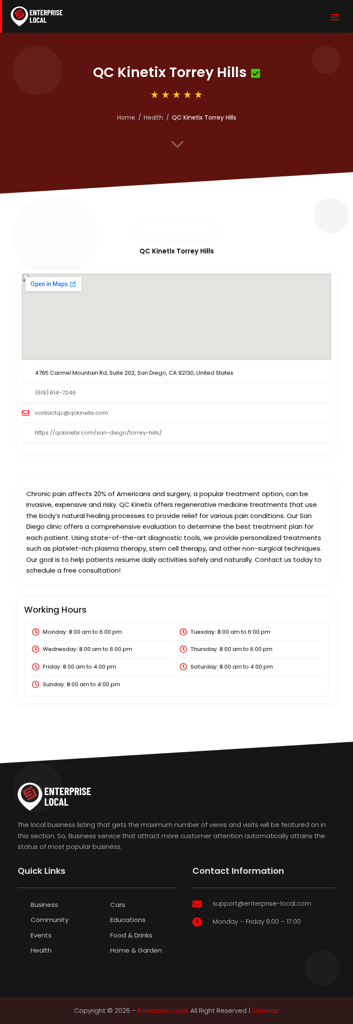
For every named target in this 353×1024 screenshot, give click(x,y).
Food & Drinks (131, 935)
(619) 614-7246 (55, 393)
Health (153, 117)
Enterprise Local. (163, 1010)
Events (41, 935)
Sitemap (265, 1010)
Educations (128, 919)
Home (126, 117)
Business (44, 904)
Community (49, 919)
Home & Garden (136, 950)
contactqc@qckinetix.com (71, 413)
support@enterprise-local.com (262, 903)
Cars (117, 904)
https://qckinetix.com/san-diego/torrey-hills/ (98, 433)
